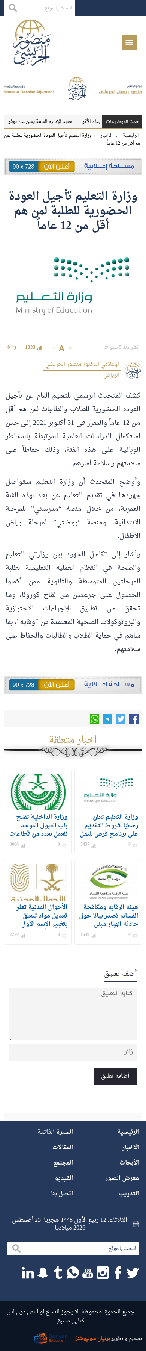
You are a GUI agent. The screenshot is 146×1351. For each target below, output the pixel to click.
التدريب (129, 1194)
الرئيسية (128, 1132)
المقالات (62, 1147)
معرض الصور (122, 1178)
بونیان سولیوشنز (93, 1338)
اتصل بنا (62, 1194)
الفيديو (64, 1178)
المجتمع (63, 1163)
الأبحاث (129, 1163)
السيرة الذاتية (55, 1132)
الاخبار (130, 1147)
